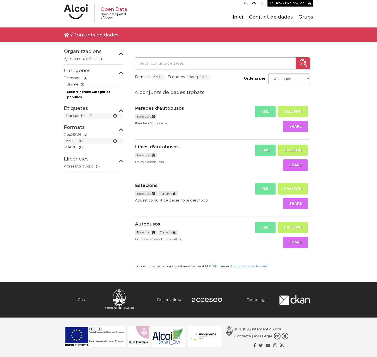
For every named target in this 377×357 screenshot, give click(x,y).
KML (265, 111)
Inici (238, 17)
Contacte (242, 336)
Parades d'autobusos (159, 108)
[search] (303, 63)
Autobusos (147, 224)
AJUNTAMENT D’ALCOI (288, 3)
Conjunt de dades (271, 17)
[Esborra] (162, 77)
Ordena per (255, 78)
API (215, 266)
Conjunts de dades (96, 35)
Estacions (146, 185)
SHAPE (295, 126)
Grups (305, 17)
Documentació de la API (250, 266)
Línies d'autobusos (157, 146)
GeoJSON (293, 111)
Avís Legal (263, 336)
